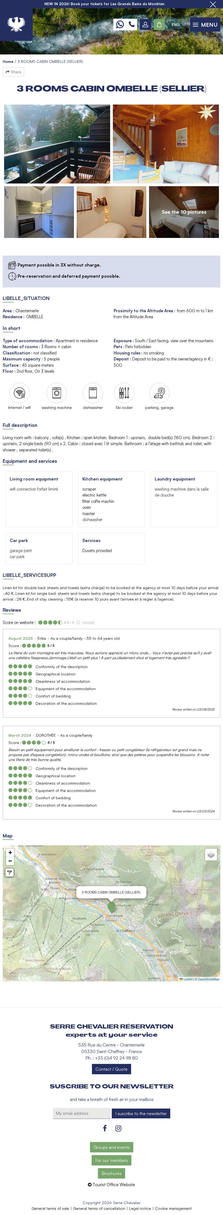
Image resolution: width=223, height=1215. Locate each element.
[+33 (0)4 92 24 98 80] (131, 24)
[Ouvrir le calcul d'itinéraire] (9, 872)
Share (16, 71)
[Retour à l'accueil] (16, 24)
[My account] (145, 24)
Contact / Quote (111, 1069)
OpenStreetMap (208, 979)
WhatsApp (119, 24)
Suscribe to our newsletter (112, 1086)
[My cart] (159, 24)
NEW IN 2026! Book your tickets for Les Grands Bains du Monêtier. (104, 4)
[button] (159, 24)
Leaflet (188, 979)
